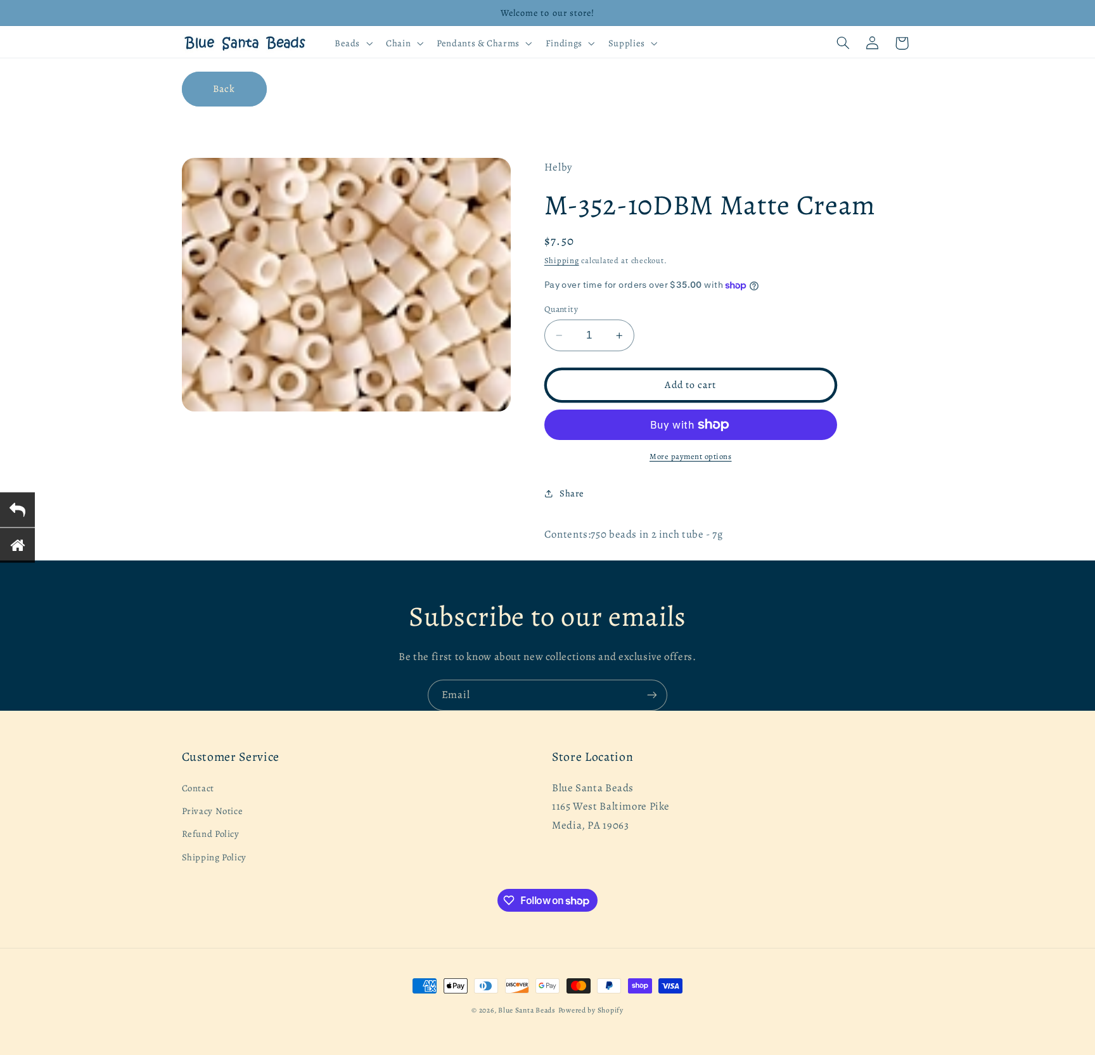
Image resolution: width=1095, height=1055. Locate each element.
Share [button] (572, 493)
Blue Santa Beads (527, 1010)
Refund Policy (211, 833)
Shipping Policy (214, 857)
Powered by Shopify (591, 1010)
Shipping (561, 260)
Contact (198, 788)
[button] (352, 43)
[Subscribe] (652, 695)
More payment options (691, 456)
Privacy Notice (212, 811)
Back (224, 88)
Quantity (561, 309)
